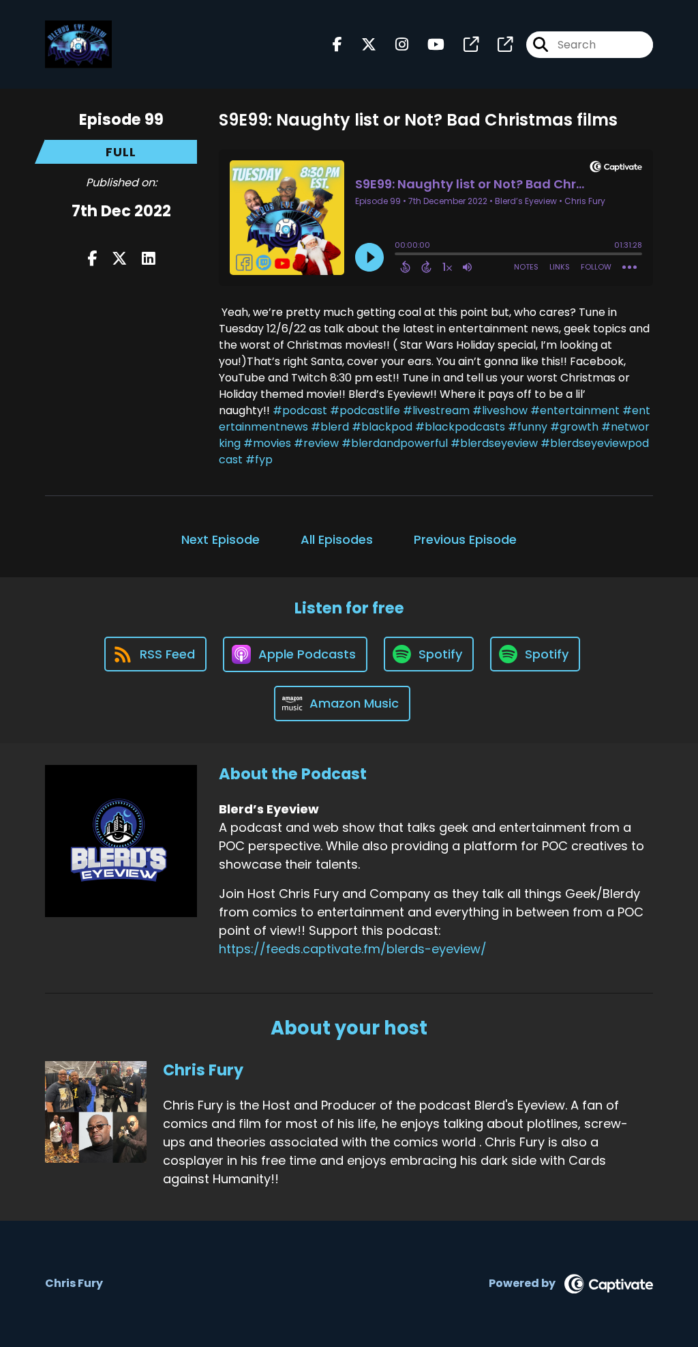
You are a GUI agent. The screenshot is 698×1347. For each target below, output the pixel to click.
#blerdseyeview (494, 443)
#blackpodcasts (460, 427)
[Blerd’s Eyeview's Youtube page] (427, 44)
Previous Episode (465, 539)
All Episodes (337, 539)
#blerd (330, 427)
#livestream (436, 410)
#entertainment (575, 410)
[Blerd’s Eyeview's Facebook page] (337, 44)
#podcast (300, 410)
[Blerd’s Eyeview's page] (463, 44)
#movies (267, 443)
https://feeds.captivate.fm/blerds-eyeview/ (353, 948)
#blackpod (382, 427)
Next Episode (220, 539)
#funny (527, 427)
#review (316, 443)
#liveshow (500, 410)
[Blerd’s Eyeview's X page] (360, 44)
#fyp (259, 459)
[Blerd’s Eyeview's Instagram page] (393, 44)
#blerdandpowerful (395, 443)
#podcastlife (365, 410)
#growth (574, 427)
